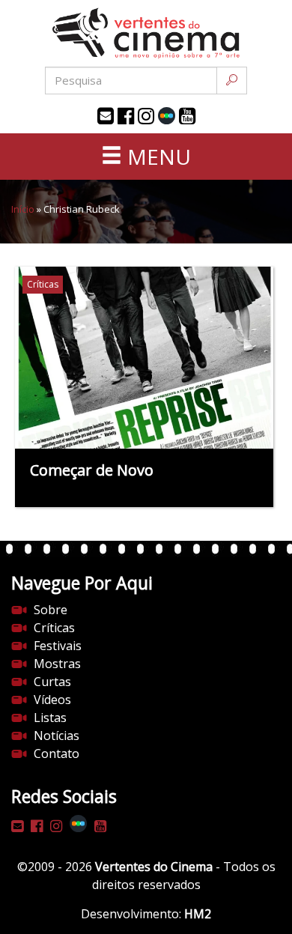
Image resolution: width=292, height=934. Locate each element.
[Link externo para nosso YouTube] (187, 116)
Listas (50, 717)
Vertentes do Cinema (154, 866)
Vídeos (52, 699)
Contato (56, 753)
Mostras (57, 663)
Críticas (54, 627)
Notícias (56, 735)
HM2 (197, 914)
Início (22, 209)
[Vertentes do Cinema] (146, 33)
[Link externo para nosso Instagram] (146, 116)
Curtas (52, 681)
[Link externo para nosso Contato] (105, 116)
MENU (156, 156)
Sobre (50, 609)
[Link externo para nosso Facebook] (126, 116)
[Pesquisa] (231, 80)
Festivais (58, 645)
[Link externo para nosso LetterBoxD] (166, 115)
